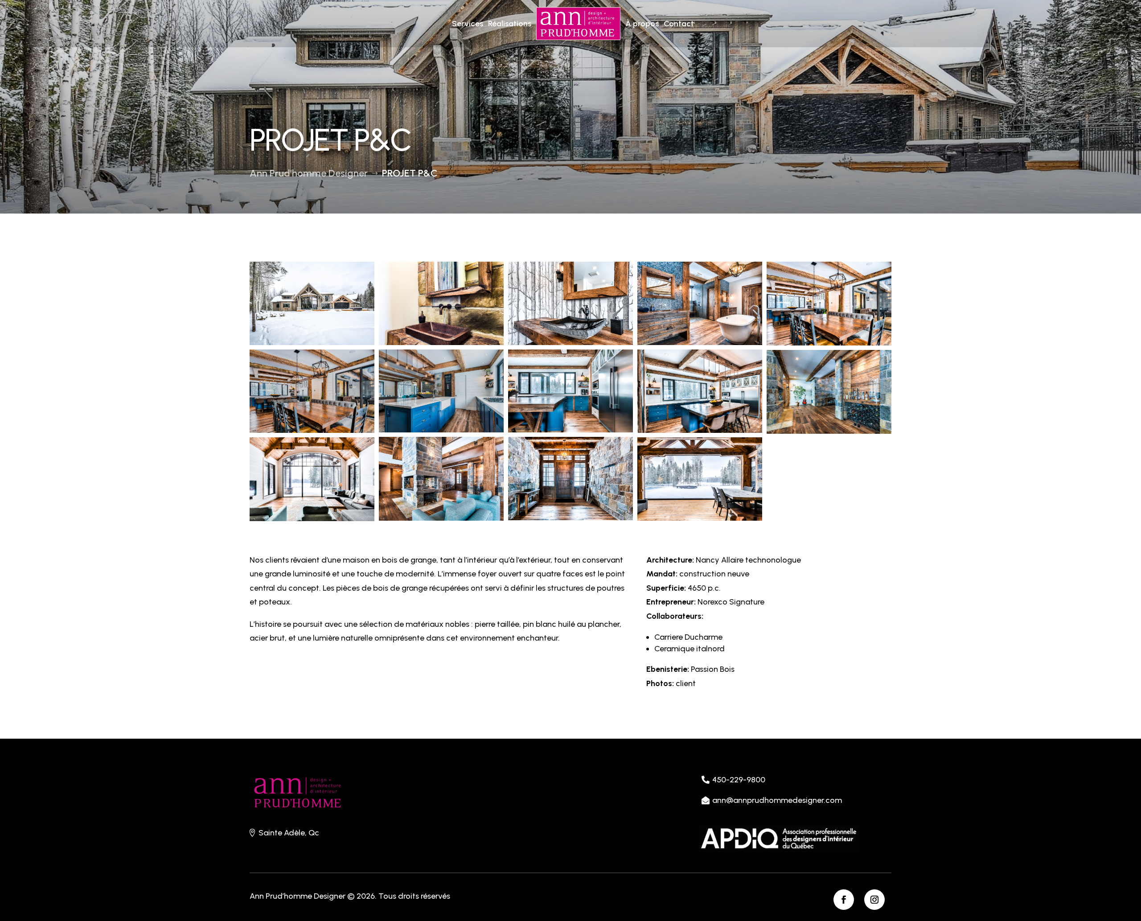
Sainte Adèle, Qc (289, 833)
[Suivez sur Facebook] (843, 899)
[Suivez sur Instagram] (874, 899)
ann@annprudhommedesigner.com (777, 800)
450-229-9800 (738, 780)
